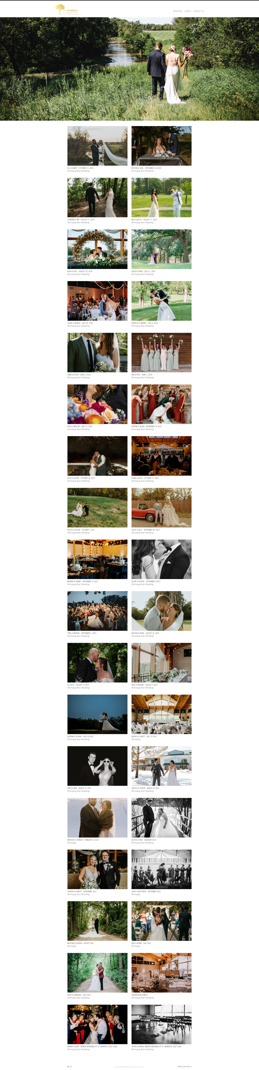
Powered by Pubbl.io (185, 1067)
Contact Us (199, 11)
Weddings (178, 11)
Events (188, 11)
